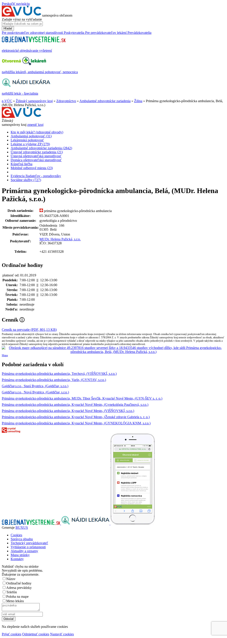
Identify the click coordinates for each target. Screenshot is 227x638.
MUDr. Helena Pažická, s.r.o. (60, 239)
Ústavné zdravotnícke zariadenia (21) (37, 152)
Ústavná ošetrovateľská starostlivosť (36, 156)
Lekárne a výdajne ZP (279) (30, 144)
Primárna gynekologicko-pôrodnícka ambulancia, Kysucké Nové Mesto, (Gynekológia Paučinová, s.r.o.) (75, 404)
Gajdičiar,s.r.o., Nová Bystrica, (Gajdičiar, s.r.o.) (35, 392)
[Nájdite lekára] (85, 523)
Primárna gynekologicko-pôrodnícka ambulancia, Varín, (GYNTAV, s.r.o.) (54, 380)
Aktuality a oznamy (24, 551)
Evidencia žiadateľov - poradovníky (36, 176)
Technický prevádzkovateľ (29, 543)
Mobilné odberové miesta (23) (32, 168)
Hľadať (8, 28)
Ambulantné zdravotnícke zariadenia (105, 101)
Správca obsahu (22, 539)
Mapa (5, 355)
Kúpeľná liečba (21, 164)
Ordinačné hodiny (18, 583)
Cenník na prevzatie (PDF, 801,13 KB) (29, 329)
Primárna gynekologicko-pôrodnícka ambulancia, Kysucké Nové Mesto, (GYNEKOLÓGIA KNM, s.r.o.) (76, 423)
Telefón (11, 592)
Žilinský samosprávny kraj (34, 101)
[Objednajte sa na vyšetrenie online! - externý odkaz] (31, 523)
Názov (11, 579)
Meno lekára (15, 601)
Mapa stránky (20, 555)
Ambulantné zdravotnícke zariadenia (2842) (41, 148)
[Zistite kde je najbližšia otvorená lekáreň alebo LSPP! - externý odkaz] (132, 523)
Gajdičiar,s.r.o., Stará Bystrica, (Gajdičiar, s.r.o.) (35, 386)
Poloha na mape (17, 596)
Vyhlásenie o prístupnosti (28, 547)
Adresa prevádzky (19, 588)
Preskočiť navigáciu (16, 4)
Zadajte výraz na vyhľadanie (22, 19)
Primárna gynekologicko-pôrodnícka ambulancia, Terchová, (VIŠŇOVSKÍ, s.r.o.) (59, 374)
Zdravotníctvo (66, 101)
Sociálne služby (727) (26, 180)
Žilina (138, 101)
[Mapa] (113, 350)
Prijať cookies (11, 634)
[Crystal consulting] (11, 431)
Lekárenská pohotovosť (27, 140)
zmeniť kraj (35, 124)
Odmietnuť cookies (35, 634)
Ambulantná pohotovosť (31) (31, 136)
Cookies (16, 535)
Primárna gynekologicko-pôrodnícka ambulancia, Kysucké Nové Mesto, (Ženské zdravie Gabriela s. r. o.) (76, 417)
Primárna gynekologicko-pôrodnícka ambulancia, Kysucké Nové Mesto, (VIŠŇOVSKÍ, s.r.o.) (68, 411)
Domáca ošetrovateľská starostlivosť (36, 160)
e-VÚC (7, 101)
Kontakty (17, 559)
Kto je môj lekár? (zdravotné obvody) (37, 132)
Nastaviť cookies (62, 634)
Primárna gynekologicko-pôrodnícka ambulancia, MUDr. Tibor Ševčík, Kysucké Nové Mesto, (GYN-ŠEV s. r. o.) (82, 398)
